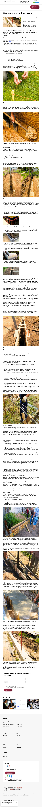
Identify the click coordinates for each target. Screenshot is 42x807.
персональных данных (16, 684)
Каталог (4, 6)
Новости (18, 744)
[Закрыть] (16, 802)
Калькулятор (11, 6)
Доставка (5, 733)
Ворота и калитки (6, 726)
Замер (4, 736)
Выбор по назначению (20, 721)
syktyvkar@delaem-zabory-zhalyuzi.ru (14, 777)
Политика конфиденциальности (9, 801)
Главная (4, 9)
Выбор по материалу (7, 722)
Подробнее (10, 804)
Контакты (5, 747)
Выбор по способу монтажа (8, 724)
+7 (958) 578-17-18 (36, 0)
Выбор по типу (19, 724)
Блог (4, 744)
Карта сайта (18, 747)
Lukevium (12, 800)
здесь (10, 41)
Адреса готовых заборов (21, 6)
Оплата (17, 733)
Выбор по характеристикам (21, 722)
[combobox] (6, 682)
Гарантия (18, 735)
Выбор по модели (6, 721)
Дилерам (5, 735)
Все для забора (19, 726)
